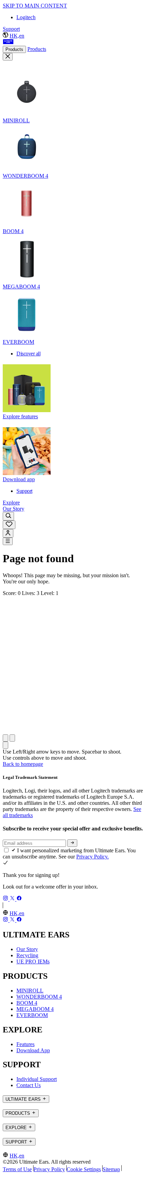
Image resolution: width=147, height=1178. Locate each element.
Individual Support (36, 1079)
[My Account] (8, 533)
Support (11, 29)
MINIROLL (29, 990)
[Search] (8, 516)
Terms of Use (17, 1169)
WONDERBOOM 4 (39, 997)
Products (14, 49)
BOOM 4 (26, 1003)
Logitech (26, 17)
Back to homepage (23, 764)
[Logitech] (8, 42)
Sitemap (111, 1169)
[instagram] (6, 899)
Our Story (13, 509)
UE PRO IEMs (33, 961)
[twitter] (13, 899)
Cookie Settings (84, 1169)
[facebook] (19, 899)
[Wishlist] (9, 524)
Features (25, 1044)
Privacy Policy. (92, 856)
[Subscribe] (72, 843)
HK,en (17, 36)
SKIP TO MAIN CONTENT (35, 6)
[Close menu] (8, 56)
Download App (33, 1050)
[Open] (8, 541)
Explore (11, 502)
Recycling (27, 955)
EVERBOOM (32, 1015)
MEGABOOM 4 (35, 1009)
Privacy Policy (49, 1169)
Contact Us (28, 1085)
